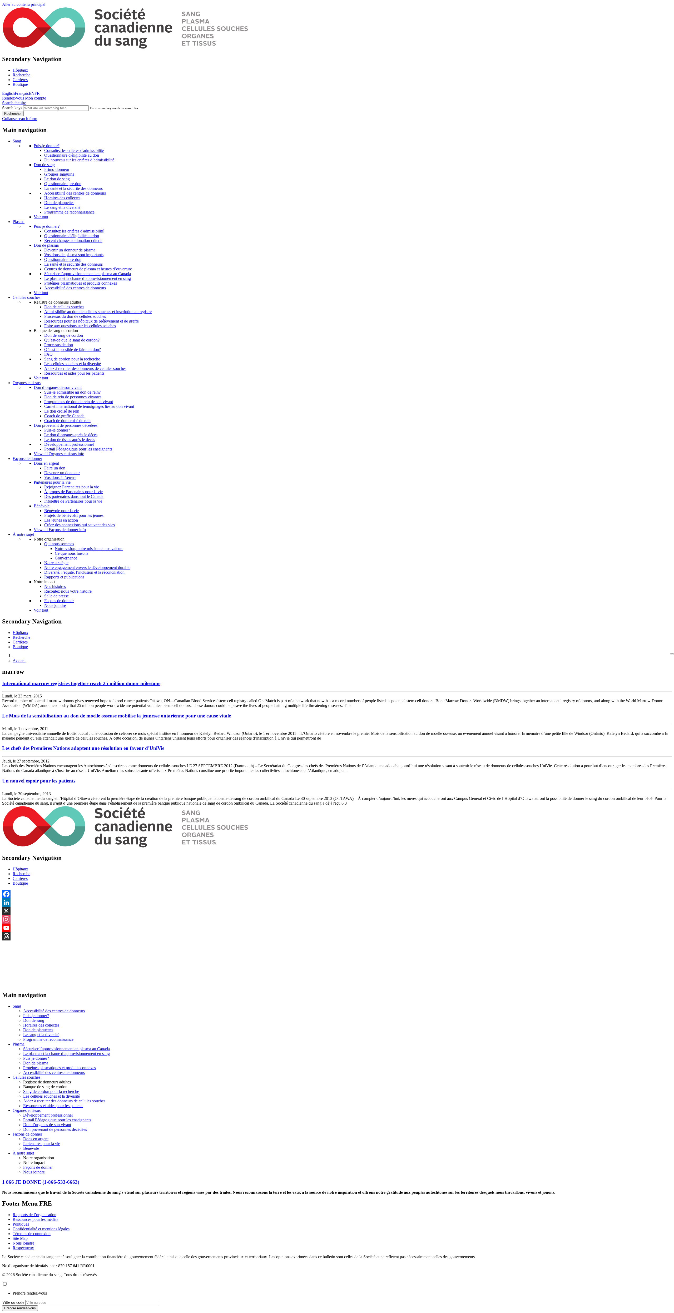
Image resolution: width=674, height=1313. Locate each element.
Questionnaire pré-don (62, 183)
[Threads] (337, 936)
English (8, 93)
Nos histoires (55, 586)
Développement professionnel (69, 444)
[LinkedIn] (337, 902)
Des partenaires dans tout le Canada (73, 496)
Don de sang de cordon (63, 335)
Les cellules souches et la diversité (72, 363)
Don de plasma (46, 245)
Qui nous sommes (59, 544)
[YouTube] (337, 928)
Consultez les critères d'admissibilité (74, 150)
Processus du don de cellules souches (75, 316)
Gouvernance (66, 558)
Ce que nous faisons (71, 553)
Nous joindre (55, 605)
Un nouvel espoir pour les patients (38, 781)
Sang (17, 141)
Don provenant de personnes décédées (65, 425)
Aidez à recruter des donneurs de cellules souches (85, 368)
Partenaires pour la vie (52, 482)
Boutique (20, 84)
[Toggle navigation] (672, 654)
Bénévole (41, 506)
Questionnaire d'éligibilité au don (71, 155)
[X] (337, 911)
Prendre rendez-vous (30, 1293)
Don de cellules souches (64, 307)
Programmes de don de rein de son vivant (78, 401)
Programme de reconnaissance (69, 212)
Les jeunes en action (61, 520)
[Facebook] (337, 894)
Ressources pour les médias (35, 1219)
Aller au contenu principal (23, 4)
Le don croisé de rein (61, 411)
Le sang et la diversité (62, 207)
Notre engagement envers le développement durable (87, 567)
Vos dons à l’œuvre (60, 477)
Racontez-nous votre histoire (68, 591)
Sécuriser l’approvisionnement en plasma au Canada (87, 273)
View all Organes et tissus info (59, 454)
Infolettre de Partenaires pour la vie (73, 501)
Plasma (18, 221)
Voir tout (41, 217)
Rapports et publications (64, 577)
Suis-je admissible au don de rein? (72, 392)
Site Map (20, 1238)
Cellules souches (26, 297)
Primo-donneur (56, 169)
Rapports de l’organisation (34, 1214)
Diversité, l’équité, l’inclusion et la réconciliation (84, 572)
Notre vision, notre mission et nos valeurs (89, 548)
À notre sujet (23, 534)
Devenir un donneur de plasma (69, 250)
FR (37, 93)
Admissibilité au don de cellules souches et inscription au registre (98, 311)
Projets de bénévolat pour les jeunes (73, 515)
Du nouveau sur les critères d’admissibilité (79, 160)
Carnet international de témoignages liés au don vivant (89, 406)
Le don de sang (57, 179)
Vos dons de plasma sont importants (73, 254)
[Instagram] (337, 919)
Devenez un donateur (62, 472)
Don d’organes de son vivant (58, 387)
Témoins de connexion (32, 1233)
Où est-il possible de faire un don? (72, 349)
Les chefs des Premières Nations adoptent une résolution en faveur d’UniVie (83, 748)
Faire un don (54, 468)
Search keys (12, 108)
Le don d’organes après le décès (70, 435)
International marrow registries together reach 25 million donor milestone (81, 683)
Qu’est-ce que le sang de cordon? (72, 340)
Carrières (20, 79)
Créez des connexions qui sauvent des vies (79, 525)
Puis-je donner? (47, 145)
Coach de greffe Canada (64, 416)
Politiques (21, 1224)
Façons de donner (27, 458)
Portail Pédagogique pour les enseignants (78, 449)
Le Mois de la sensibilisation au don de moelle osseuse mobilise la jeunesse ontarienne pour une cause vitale (116, 716)
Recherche (21, 75)
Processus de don (58, 345)
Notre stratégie (56, 563)
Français (22, 93)
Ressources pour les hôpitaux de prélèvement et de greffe (91, 321)
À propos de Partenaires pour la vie (73, 491)
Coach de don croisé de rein (67, 420)
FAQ (48, 354)
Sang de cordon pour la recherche (72, 359)
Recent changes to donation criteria (73, 240)
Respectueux (23, 1248)
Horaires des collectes (62, 198)
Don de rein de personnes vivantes (72, 397)
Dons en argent (46, 463)
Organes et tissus (27, 382)
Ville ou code (13, 1302)
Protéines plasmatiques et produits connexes (80, 283)
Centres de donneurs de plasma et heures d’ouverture (88, 269)
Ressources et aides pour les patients (74, 373)
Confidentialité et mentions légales (41, 1229)
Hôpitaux (20, 70)
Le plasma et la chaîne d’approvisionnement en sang (87, 278)
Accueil (19, 660)
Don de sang (44, 164)
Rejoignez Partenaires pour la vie (71, 487)
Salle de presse (56, 596)
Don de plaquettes (59, 202)
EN (31, 93)
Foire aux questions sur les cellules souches (80, 326)
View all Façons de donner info (60, 529)
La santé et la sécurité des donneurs (73, 188)
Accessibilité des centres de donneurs (75, 193)
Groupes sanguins (59, 174)
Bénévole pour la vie (61, 510)
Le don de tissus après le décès (69, 439)
